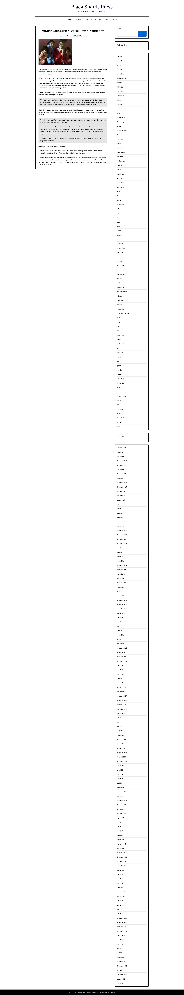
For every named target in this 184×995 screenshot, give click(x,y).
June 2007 (120, 826)
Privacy (119, 322)
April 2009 (120, 731)
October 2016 (121, 539)
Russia (119, 339)
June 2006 (120, 879)
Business (119, 82)
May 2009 (120, 726)
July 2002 (120, 983)
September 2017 (122, 495)
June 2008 (120, 774)
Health (119, 191)
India (118, 209)
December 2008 (122, 748)
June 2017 (120, 504)
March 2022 (120, 452)
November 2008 (122, 752)
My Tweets (120, 287)
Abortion (119, 56)
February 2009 (121, 739)
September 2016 (122, 543)
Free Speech (120, 174)
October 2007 (121, 809)
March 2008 (120, 787)
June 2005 (120, 905)
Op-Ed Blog (103, 19)
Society (119, 357)
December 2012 (122, 583)
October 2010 (121, 657)
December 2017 (122, 482)
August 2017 (121, 500)
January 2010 (121, 691)
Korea (119, 235)
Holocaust (120, 196)
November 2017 (122, 487)
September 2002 (122, 975)
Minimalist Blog (98, 992)
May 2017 (120, 508)
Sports (119, 366)
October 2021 (121, 465)
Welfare (119, 413)
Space (118, 361)
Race (118, 326)
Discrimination (121, 130)
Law (118, 239)
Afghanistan (120, 61)
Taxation (119, 374)
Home (69, 19)
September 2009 (122, 709)
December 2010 (122, 648)
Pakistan (119, 296)
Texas (118, 392)
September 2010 (122, 661)
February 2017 (121, 522)
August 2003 (121, 935)
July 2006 (120, 874)
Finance (119, 165)
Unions (119, 405)
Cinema (119, 100)
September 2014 (122, 574)
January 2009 (121, 744)
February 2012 (121, 591)
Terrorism (120, 387)
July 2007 (120, 822)
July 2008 (120, 770)
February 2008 (121, 792)
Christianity (120, 96)
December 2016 (122, 530)
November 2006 (122, 857)
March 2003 (120, 957)
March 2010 (120, 683)
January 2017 (121, 526)
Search (119, 29)
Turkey (119, 400)
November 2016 (122, 535)
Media (119, 257)
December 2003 (122, 918)
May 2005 (120, 909)
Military (119, 278)
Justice (119, 230)
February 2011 (121, 639)
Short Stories (90, 19)
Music (118, 283)
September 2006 (122, 866)
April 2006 (120, 887)
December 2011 (122, 600)
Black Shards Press (92, 7)
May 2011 (120, 626)
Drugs (119, 135)
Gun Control (120, 187)
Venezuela (120, 409)
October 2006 (121, 861)
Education (120, 139)
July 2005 (120, 900)
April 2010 (120, 678)
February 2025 (121, 448)
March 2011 (120, 635)
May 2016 (120, 548)
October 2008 (121, 757)
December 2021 (122, 461)
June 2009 (120, 722)
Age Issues (120, 69)
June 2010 (120, 670)
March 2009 (120, 735)
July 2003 (120, 940)
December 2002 (122, 961)
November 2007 (122, 805)
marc (85, 36)
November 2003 (122, 922)
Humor (119, 200)
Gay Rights (120, 178)
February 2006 (121, 892)
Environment (121, 152)
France (119, 170)
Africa (119, 65)
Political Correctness (123, 313)
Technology (120, 379)
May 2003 (120, 948)
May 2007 (120, 831)
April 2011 (120, 630)
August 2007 (121, 818)
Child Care (120, 91)
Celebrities (120, 87)
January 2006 (121, 896)
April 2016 (120, 552)
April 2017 (120, 513)
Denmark (119, 126)
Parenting (120, 300)
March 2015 (120, 561)
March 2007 (120, 839)
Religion (119, 331)
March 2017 (120, 517)
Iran (118, 213)
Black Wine (42, 83)
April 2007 (120, 835)
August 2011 (121, 613)
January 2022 (121, 456)
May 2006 (120, 883)
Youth (118, 426)
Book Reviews (121, 78)
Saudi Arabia (121, 344)
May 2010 (120, 674)
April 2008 (120, 783)
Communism (120, 104)
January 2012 (121, 596)
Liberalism (120, 244)
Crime (118, 113)
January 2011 (121, 644)
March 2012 (120, 587)
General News (121, 183)
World (119, 422)
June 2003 (120, 944)
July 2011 (120, 617)
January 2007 (121, 848)
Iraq (118, 217)
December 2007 (122, 800)
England (119, 148)
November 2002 (122, 966)
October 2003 (121, 927)
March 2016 (120, 556)
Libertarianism (121, 248)
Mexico (119, 270)
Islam (118, 222)
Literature (120, 252)
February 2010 (121, 687)
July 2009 (120, 718)
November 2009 (122, 700)
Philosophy (120, 309)
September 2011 (122, 609)
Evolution (120, 156)
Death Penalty (121, 117)
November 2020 (122, 474)
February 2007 (121, 844)
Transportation (121, 396)
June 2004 (120, 913)
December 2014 (122, 565)
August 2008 (121, 765)
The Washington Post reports (48, 69)
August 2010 (121, 665)
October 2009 (121, 704)
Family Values (121, 161)
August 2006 (121, 870)
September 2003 (122, 931)
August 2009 (121, 713)
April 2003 (120, 953)
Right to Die (120, 335)
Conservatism (121, 109)
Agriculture (120, 74)
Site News (120, 352)
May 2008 (120, 779)
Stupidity (119, 370)
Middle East (120, 274)
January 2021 (121, 469)
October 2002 (121, 970)
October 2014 (121, 570)
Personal (119, 305)
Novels (78, 19)
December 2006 (122, 853)
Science (119, 348)
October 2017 (121, 491)
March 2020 (120, 478)
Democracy (120, 122)
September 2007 (122, 813)
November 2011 (122, 604)
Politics (119, 318)
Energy (119, 143)
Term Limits (120, 383)
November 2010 (122, 652)
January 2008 (121, 796)
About (114, 19)
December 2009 (122, 696)
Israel (118, 226)
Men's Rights (121, 265)
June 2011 (120, 622)
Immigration (120, 204)
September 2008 (122, 761)
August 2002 (121, 979)
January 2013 (121, 578)
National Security (122, 292)
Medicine (119, 261)
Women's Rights (122, 418)
